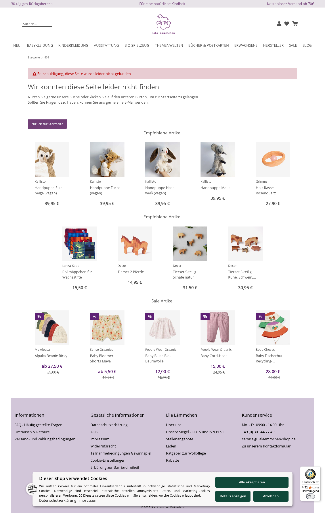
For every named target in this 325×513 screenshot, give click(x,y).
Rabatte (172, 460)
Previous (35, 174)
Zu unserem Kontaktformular (266, 446)
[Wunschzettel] (287, 24)
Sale (293, 45)
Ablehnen (271, 496)
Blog (307, 45)
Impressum (99, 439)
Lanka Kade (70, 265)
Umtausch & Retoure (32, 432)
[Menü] (318, 469)
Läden (171, 446)
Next (290, 174)
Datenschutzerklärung (109, 424)
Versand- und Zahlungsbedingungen (45, 439)
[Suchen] (49, 24)
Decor (122, 265)
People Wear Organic (160, 349)
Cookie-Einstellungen (107, 460)
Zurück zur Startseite (47, 124)
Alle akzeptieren (252, 482)
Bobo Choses (265, 349)
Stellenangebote (179, 439)
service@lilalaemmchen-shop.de (269, 439)
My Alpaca (42, 349)
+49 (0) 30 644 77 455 (259, 432)
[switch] (310, 496)
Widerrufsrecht (103, 446)
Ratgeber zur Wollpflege (186, 453)
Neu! (17, 45)
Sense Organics (101, 349)
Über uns (174, 424)
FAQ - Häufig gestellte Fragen (38, 424)
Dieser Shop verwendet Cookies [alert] (73, 478)
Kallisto (40, 181)
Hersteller (273, 45)
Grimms (262, 181)
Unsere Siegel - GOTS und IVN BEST (195, 432)
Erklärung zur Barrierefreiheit (114, 467)
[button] (279, 24)
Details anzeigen (233, 496)
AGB (94, 432)
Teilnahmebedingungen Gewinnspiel (120, 453)
